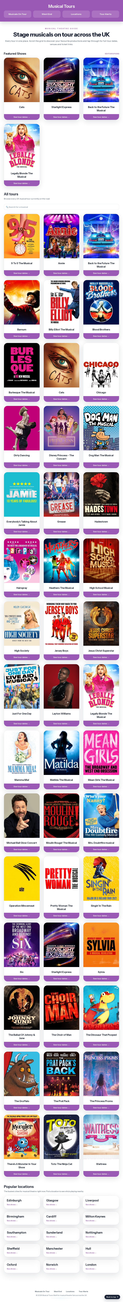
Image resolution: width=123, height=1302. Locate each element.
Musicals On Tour (18, 14)
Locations (76, 14)
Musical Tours (61, 6)
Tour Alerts (105, 14)
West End (47, 14)
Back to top (112, 1297)
